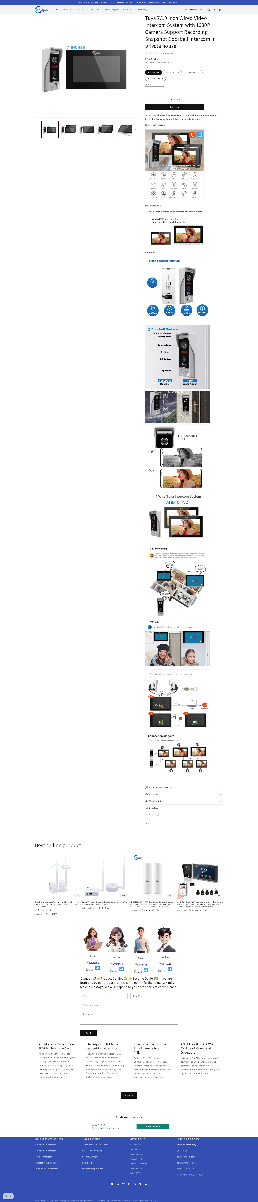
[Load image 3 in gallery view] (86, 129)
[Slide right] (135, 129)
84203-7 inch (154, 72)
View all (129, 1095)
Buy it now (175, 107)
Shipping (148, 63)
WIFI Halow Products (92, 1150)
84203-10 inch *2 (155, 78)
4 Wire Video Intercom (45, 1144)
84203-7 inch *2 (193, 72)
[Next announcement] (222, 2)
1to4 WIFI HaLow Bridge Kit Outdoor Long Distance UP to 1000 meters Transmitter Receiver (104, 903)
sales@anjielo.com (186, 1156)
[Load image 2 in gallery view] (68, 129)
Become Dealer (143, 978)
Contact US (182, 1150)
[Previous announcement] (36, 2)
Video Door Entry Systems (49, 1138)
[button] (67, 9)
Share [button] (150, 823)
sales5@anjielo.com (186, 1162)
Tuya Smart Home (92, 1138)
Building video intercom (46, 1168)
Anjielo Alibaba (136, 1168)
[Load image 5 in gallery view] (123, 129)
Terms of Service (137, 1159)
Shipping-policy (136, 1154)
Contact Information (138, 1163)
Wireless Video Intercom (46, 1162)
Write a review (153, 1126)
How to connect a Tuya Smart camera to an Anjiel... (150, 1048)
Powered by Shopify (151, 1201)
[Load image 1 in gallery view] (50, 129)
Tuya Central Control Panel (95, 1144)
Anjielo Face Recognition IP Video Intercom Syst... (56, 1046)
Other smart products (92, 1168)
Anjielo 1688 (135, 1173)
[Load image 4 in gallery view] (104, 129)
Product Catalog (112, 978)
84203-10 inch (172, 72)
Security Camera (90, 1156)
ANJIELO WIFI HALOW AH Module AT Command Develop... (198, 1048)
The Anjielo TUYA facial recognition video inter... (103, 1046)
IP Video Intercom (43, 1156)
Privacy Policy (135, 1145)
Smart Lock (87, 1162)
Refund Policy (135, 1149)
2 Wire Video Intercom (45, 1150)
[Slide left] (38, 129)
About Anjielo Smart (188, 1138)
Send (88, 1033)
